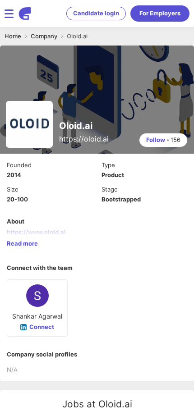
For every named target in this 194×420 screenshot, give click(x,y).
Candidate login (96, 13)
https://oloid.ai (84, 138)
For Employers (159, 13)
